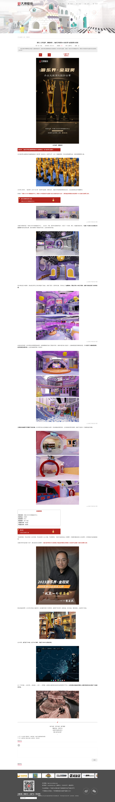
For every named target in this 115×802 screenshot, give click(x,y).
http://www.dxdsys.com (53, 783)
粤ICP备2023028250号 (64, 795)
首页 (24, 37)
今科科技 (77, 795)
